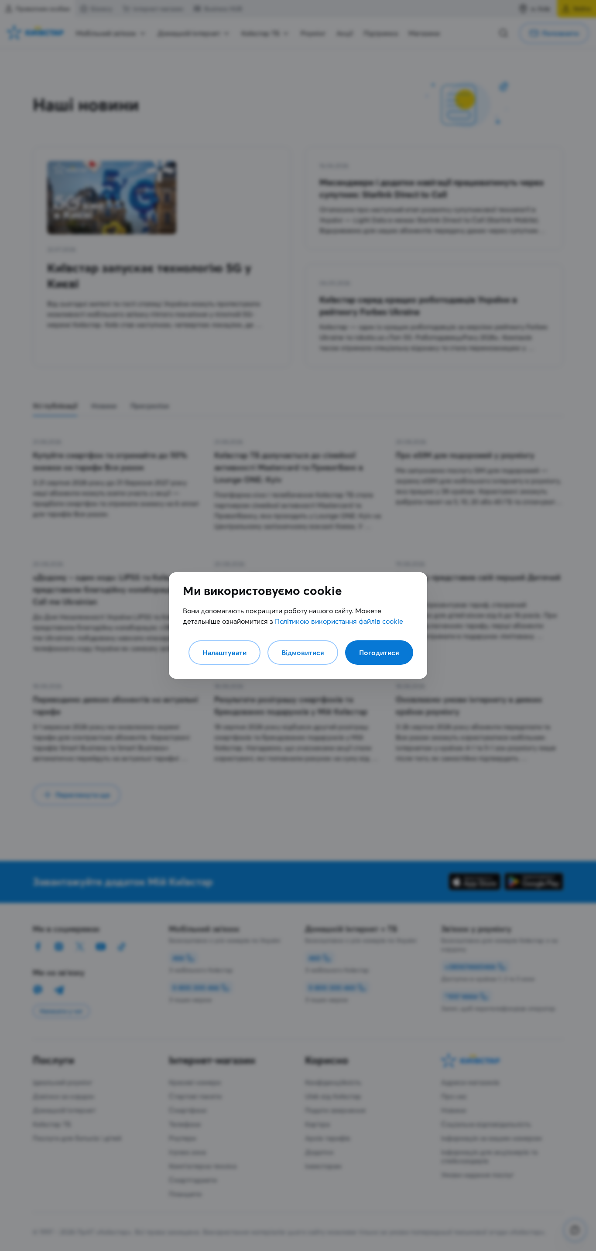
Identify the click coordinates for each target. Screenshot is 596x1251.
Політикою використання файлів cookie (339, 621)
